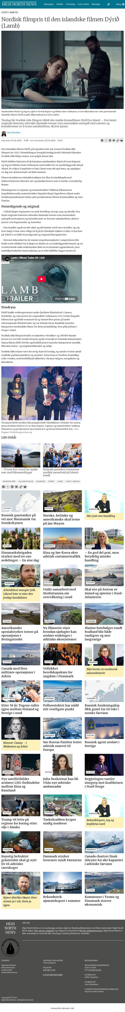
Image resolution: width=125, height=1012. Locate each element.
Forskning (70, 4)
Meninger (96, 4)
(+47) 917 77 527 (49, 970)
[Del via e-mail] (114, 140)
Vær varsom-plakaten (44, 930)
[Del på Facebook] (102, 140)
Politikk (59, 4)
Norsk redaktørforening (91, 930)
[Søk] (108, 4)
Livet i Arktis (83, 4)
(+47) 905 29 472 (94, 970)
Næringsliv (49, 4)
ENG (10, 10)
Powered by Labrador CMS (62, 1008)
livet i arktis (73, 481)
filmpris (40, 481)
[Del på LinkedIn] (110, 140)
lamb (60, 481)
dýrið (51, 481)
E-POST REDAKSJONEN (52, 975)
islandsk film (26, 481)
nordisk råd (9, 481)
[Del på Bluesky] (121, 140)
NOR (3, 10)
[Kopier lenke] (118, 140)
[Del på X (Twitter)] (106, 140)
